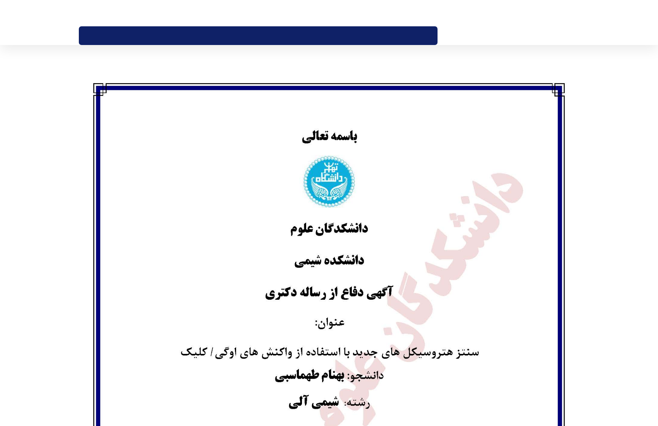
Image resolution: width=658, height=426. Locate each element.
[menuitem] (416, 35)
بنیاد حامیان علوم (415, 13)
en (94, 13)
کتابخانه (384, 13)
